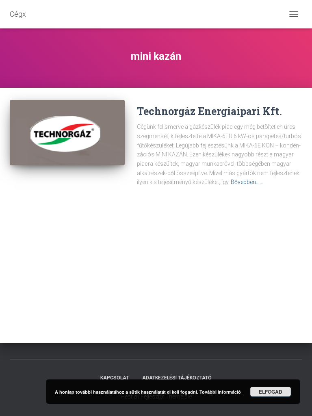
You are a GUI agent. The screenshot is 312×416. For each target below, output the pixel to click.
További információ (220, 392)
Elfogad (270, 391)
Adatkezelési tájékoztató (177, 378)
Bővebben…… (247, 182)
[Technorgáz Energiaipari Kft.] (67, 132)
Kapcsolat (114, 378)
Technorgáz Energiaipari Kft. (209, 111)
